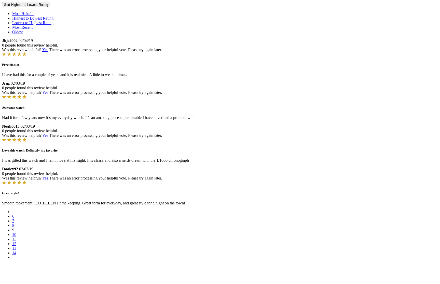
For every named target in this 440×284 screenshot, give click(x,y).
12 (14, 244)
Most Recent (22, 27)
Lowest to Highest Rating (32, 23)
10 (14, 234)
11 (14, 239)
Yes (45, 50)
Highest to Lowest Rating (32, 18)
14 (14, 253)
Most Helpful (23, 13)
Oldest (17, 32)
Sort (26, 5)
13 (14, 248)
